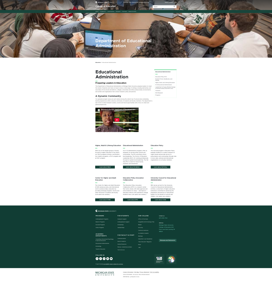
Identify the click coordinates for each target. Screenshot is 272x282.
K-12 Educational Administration (163, 84)
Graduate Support (122, 219)
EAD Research (159, 92)
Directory (140, 227)
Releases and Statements (167, 240)
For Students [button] (123, 215)
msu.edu (136, 274)
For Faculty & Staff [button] (126, 235)
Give (175, 2)
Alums (166, 2)
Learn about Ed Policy (160, 167)
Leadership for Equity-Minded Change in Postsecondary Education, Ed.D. (165, 88)
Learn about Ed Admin (133, 167)
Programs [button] (100, 215)
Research (118, 11)
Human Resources (122, 244)
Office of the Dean (143, 219)
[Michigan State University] (104, 2)
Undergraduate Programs (102, 219)
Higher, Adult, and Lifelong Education (165, 82)
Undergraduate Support (123, 221)
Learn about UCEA (160, 199)
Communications (122, 238)
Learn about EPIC (133, 199)
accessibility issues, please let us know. (113, 264)
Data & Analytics (122, 241)
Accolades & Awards (143, 233)
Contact (171, 2)
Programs (157, 95)
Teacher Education (100, 249)
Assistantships (121, 227)
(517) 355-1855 (129, 274)
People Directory (144, 2)
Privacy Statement (144, 272)
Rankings (140, 236)
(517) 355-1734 (163, 218)
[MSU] (136, 212)
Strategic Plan (127, 2)
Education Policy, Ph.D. (161, 76)
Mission (140, 224)
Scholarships (121, 224)
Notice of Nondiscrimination (144, 274)
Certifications (110, 11)
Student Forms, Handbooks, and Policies (163, 79)
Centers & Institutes (143, 230)
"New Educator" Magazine (145, 241)
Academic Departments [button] (101, 235)
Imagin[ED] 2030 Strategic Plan (146, 221)
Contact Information (128, 272)
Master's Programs (100, 221)
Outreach (124, 11)
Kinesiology (98, 246)
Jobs (139, 247)
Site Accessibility (154, 272)
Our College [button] (143, 215)
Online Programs (100, 227)
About (97, 11)
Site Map (136, 272)
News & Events (132, 11)
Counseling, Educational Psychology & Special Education (105, 240)
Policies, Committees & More (125, 247)
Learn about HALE (104, 167)
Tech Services (121, 249)
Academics (103, 11)
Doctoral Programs (100, 224)
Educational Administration (163, 71)
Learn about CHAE (104, 199)
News (139, 244)
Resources (135, 2)
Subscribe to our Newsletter (145, 238)
